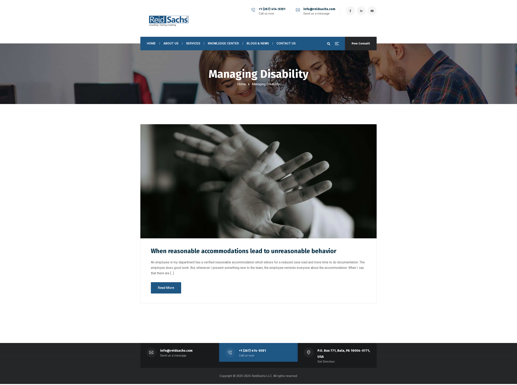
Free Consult (361, 43)
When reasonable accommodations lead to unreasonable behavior (243, 251)
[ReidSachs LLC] (167, 18)
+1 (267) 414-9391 (272, 9)
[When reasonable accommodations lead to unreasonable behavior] (258, 181)
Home (241, 84)
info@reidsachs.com (319, 9)
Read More (166, 288)
